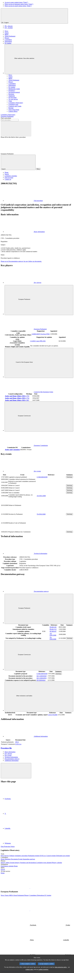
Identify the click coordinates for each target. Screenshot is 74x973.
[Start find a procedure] (16, 128)
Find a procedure (6, 118)
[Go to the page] (51, 512)
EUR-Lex (18, 744)
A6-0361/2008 (41, 496)
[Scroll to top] (16, 770)
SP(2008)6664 (41, 680)
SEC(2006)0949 (42, 676)
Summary (69, 477)
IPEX (17, 742)
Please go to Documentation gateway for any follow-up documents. (21, 261)
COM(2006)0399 (42, 477)
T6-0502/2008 (41, 514)
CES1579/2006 (52, 715)
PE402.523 (53, 629)
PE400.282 (53, 627)
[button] (30, 888)
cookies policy (30, 969)
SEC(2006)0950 (42, 678)
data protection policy (61, 967)
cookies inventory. (43, 969)
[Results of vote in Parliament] (51, 529)
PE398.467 (53, 631)
